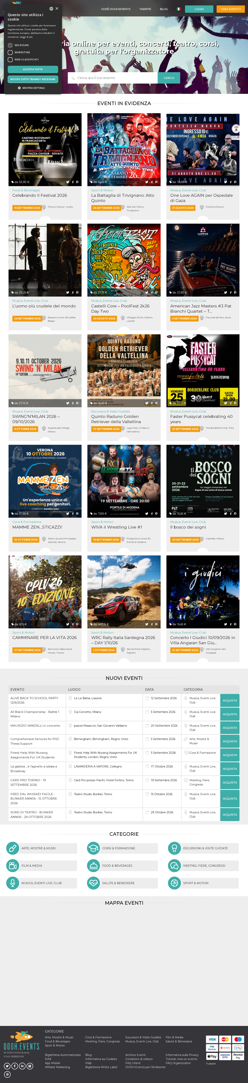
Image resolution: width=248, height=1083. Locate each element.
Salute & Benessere (179, 1041)
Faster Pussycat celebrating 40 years (201, 419)
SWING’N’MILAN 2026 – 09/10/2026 (36, 419)
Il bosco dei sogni (188, 527)
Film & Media (174, 1037)
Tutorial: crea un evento (181, 1059)
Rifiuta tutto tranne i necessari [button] (32, 79)
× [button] (56, 8)
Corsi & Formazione (26, 522)
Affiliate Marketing (57, 1067)
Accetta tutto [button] (33, 69)
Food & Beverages (26, 190)
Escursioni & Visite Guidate (110, 411)
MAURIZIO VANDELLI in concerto (35, 725)
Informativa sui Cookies (101, 1059)
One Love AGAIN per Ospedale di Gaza (201, 198)
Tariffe (145, 9)
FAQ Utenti (133, 1063)
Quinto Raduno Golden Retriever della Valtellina (116, 419)
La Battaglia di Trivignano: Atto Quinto (122, 198)
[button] (33, 88)
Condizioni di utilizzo (139, 1059)
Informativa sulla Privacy (182, 1055)
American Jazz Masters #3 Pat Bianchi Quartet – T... (200, 309)
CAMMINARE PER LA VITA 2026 (44, 637)
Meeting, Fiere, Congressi (102, 1041)
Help (88, 1063)
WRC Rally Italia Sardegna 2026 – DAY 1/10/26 (123, 640)
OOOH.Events (20, 1052)
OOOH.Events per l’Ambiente (145, 1067)
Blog (164, 9)
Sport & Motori (102, 190)
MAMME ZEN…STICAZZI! (37, 527)
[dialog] (33, 49)
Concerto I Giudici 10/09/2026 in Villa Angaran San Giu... (202, 640)
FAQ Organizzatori (178, 1063)
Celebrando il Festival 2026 (39, 195)
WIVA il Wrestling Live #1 (116, 527)
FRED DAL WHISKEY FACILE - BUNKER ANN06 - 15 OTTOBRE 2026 (33, 798)
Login (199, 9)
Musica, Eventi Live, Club (188, 190)
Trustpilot (211, 1063)
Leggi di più (26, 36)
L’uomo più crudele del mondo (44, 306)
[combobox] (51, 9)
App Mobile (52, 1063)
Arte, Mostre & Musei (59, 1037)
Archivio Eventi (135, 1055)
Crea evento (231, 9)
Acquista (230, 700)
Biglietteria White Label (101, 1067)
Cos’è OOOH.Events (115, 9)
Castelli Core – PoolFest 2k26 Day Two (120, 309)
